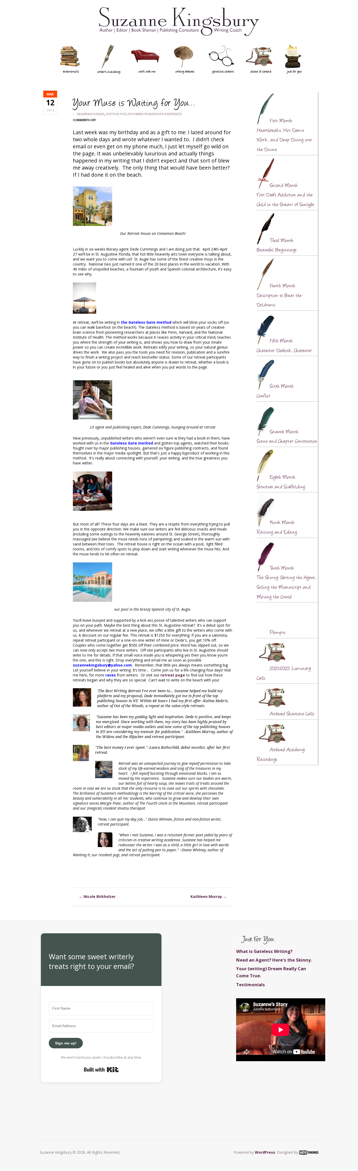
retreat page (173, 675)
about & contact (261, 72)
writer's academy (108, 72)
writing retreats (185, 72)
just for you (294, 72)
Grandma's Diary (90, 114)
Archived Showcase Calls (292, 714)
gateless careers (223, 72)
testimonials (71, 72)
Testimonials (250, 985)
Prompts (278, 633)
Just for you (116, 114)
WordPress (265, 1152)
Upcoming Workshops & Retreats (155, 114)
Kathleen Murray (209, 896)
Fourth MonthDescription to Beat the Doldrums (279, 295)
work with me (147, 72)
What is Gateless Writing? (264, 951)
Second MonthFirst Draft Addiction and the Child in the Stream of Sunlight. (286, 195)
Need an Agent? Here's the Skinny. (274, 960)
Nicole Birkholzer (97, 896)
